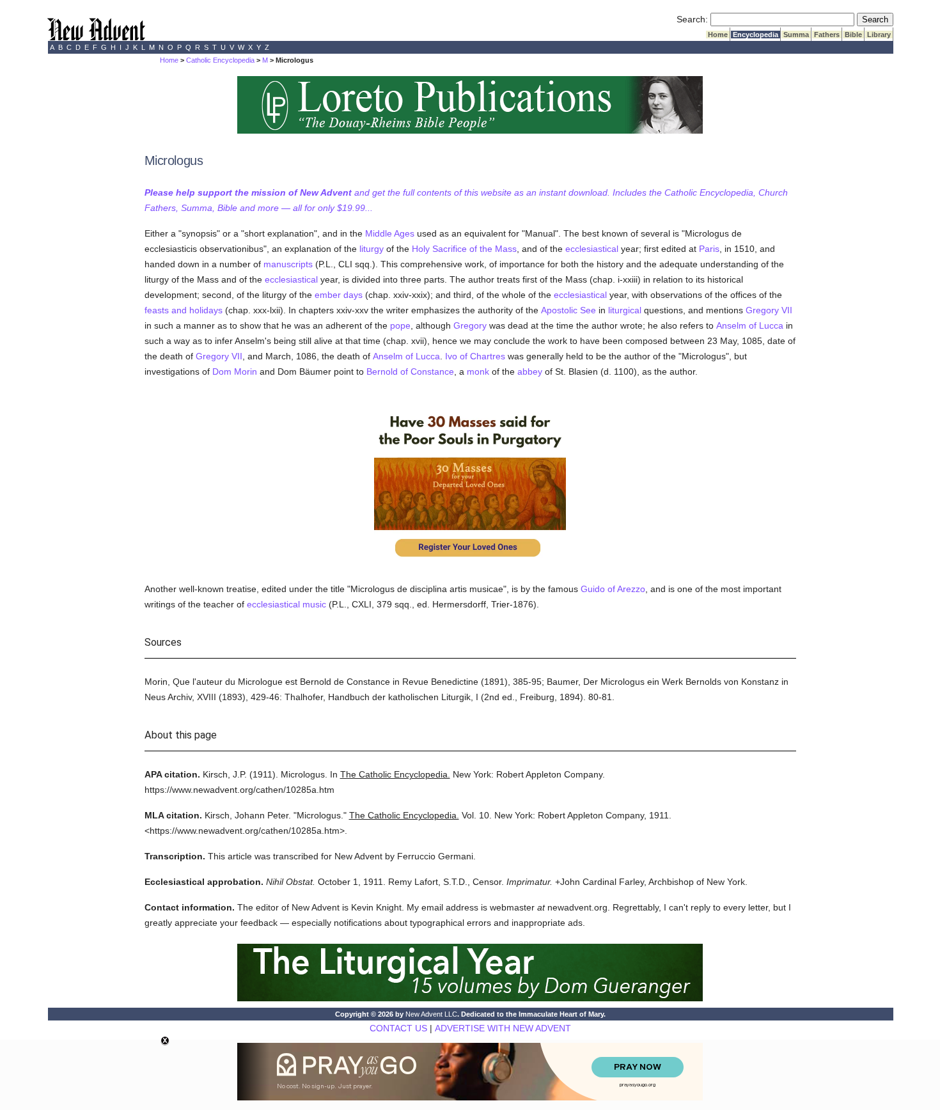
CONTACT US (398, 1028)
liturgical (624, 310)
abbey (529, 371)
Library (879, 34)
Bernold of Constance (410, 371)
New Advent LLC (431, 1014)
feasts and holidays (184, 310)
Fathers (827, 34)
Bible (853, 34)
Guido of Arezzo (613, 589)
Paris (709, 249)
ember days (339, 295)
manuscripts (288, 264)
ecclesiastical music (286, 604)
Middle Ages (389, 233)
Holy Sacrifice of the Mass (464, 249)
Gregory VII (769, 310)
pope (400, 325)
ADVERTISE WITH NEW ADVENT (503, 1028)
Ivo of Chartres (475, 356)
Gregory (470, 325)
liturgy (371, 249)
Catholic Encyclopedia (220, 60)
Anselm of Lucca (749, 325)
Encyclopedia (755, 34)
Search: (692, 19)
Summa (796, 34)
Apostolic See (568, 310)
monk (478, 371)
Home (718, 34)
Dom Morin (234, 371)
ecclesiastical (591, 249)
